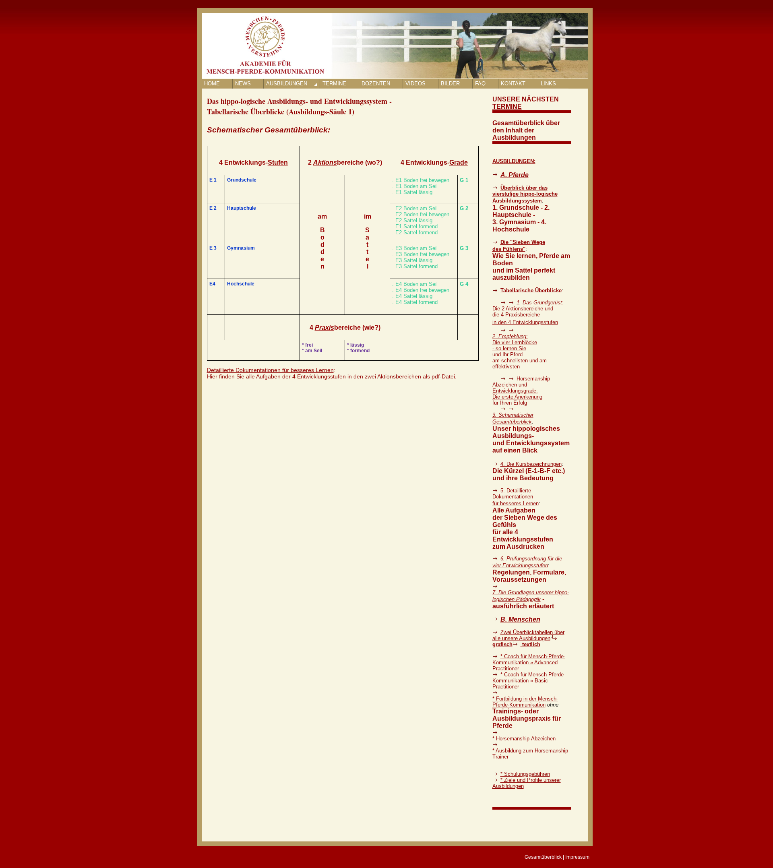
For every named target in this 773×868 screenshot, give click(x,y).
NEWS (243, 84)
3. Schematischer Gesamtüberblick (512, 418)
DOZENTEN (376, 84)
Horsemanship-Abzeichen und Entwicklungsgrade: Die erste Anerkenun (522, 388)
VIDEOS (415, 84)
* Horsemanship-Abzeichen (524, 739)
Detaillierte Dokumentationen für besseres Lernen (270, 370)
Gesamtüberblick (543, 857)
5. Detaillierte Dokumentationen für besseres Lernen (515, 497)
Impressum (577, 857)
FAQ (480, 84)
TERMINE (334, 84)
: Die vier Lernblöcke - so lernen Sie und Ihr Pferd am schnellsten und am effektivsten (519, 351)
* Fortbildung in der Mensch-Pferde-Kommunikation (525, 702)
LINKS (548, 84)
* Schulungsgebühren (525, 774)
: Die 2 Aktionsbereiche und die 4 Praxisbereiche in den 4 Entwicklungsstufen (528, 312)
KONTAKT (513, 84)
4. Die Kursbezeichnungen (531, 464)
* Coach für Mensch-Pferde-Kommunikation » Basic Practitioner (528, 681)
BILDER (450, 84)
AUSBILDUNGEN (286, 84)
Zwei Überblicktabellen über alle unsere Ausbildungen (528, 635)
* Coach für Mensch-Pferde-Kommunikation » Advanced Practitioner (528, 662)
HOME (212, 84)
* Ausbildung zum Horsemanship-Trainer (531, 754)
